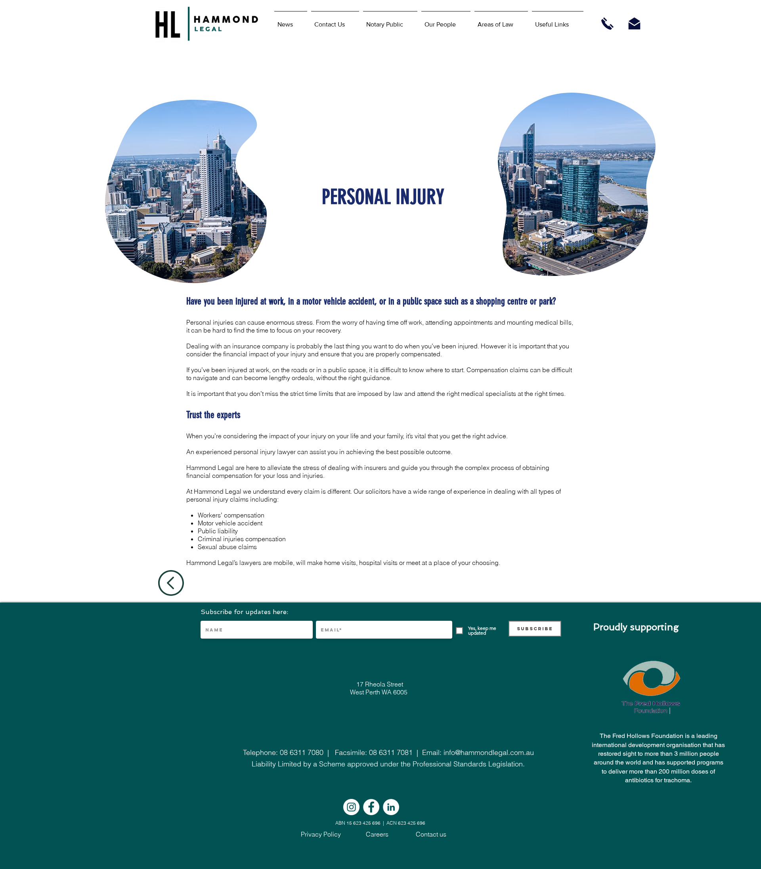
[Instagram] (351, 807)
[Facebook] (371, 807)
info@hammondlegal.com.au (489, 752)
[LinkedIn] (391, 807)
